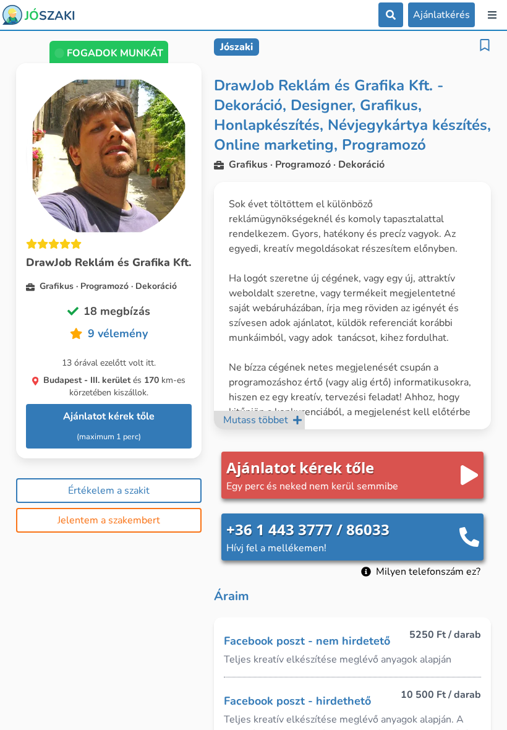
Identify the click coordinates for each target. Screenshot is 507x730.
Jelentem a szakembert (109, 520)
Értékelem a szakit (109, 490)
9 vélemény (118, 333)
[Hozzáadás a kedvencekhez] (485, 45)
